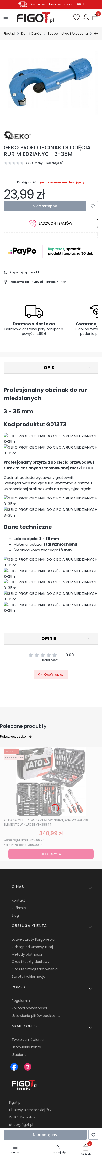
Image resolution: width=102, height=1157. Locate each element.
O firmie (19, 907)
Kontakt (18, 900)
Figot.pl (9, 33)
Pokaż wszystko (13, 736)
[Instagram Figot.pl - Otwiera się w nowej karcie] (28, 1067)
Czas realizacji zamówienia (35, 969)
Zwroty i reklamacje (28, 976)
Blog (15, 915)
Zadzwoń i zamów (55, 223)
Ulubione (19, 1054)
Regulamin (21, 1000)
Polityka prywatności (29, 1008)
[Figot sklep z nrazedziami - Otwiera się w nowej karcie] (14, 1067)
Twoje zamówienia (28, 1039)
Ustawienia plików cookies (34, 1015)
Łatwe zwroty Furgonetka (33, 939)
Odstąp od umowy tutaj (32, 946)
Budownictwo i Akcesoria (68, 33)
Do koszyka (51, 854)
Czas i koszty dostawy (30, 961)
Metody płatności (27, 954)
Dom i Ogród (31, 33)
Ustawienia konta (26, 1047)
